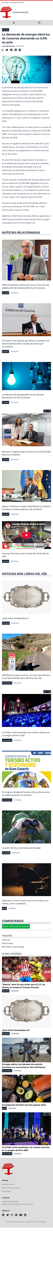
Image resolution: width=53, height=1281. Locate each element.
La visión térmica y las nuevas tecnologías (21, 848)
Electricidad (7, 943)
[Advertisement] (26, 1254)
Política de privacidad (11, 1188)
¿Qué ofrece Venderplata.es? (15, 618)
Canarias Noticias (8, 46)
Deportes (5, 991)
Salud (4, 908)
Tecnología (6, 853)
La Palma (5, 514)
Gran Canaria (7, 683)
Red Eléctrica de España (13, 946)
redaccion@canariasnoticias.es (20, 1204)
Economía (5, 623)
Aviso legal (6, 1191)
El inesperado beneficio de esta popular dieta (24, 1105)
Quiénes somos (8, 1184)
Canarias (5, 30)
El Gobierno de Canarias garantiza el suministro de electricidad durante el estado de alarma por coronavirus (25, 343)
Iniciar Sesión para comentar (15, 926)
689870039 (14, 1201)
